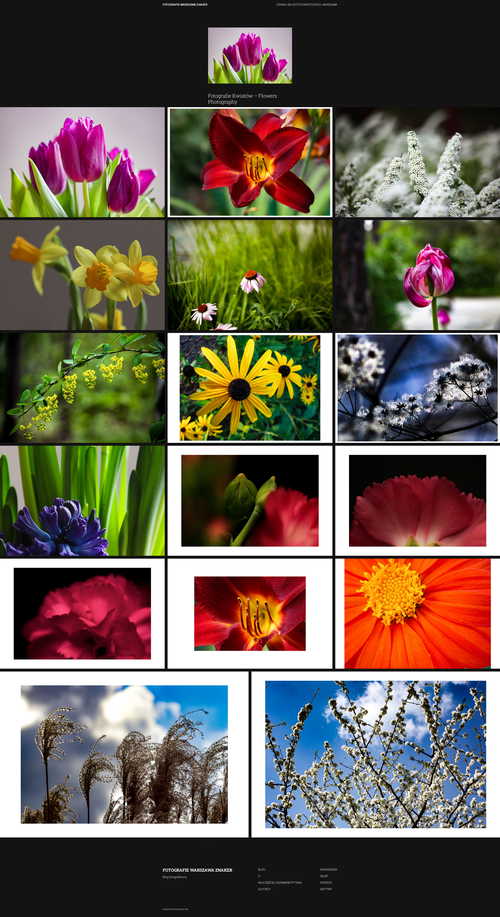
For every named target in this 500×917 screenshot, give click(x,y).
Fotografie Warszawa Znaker (185, 5)
